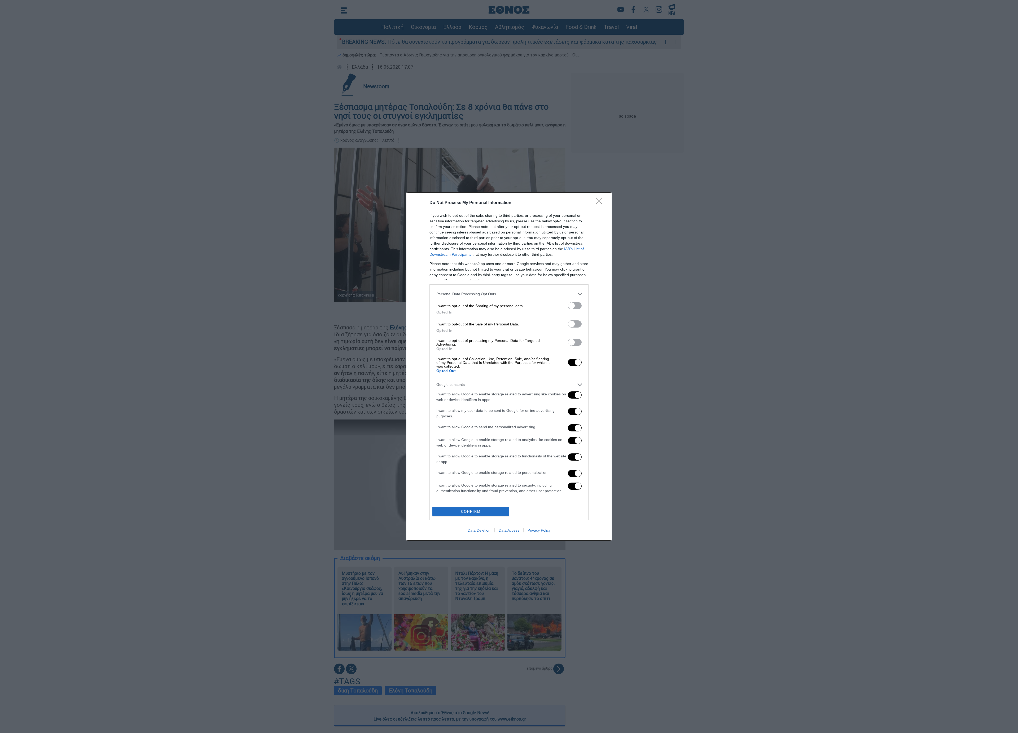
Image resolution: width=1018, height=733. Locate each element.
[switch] (575, 305)
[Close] (601, 203)
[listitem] (509, 294)
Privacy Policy (539, 530)
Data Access (509, 530)
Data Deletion (479, 530)
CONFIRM (471, 512)
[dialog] (509, 367)
